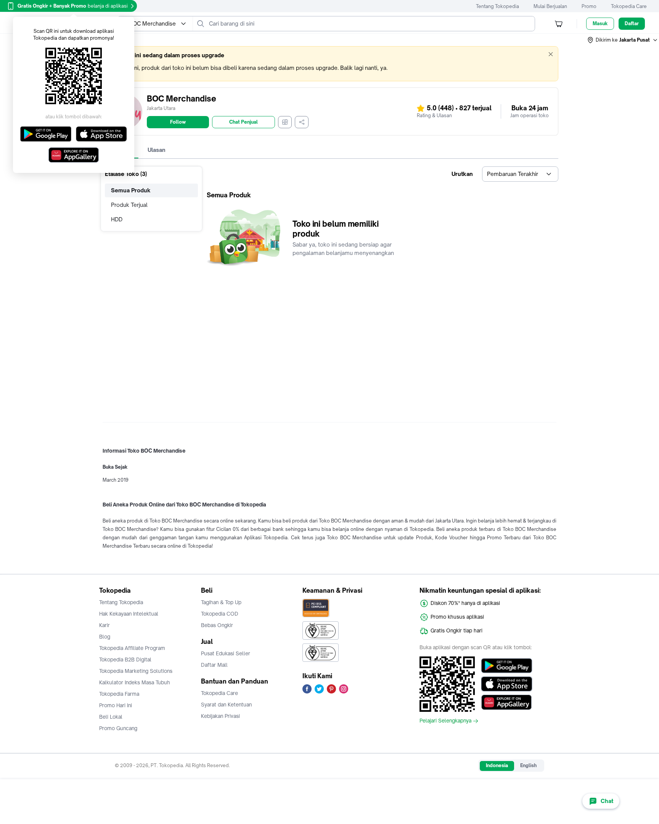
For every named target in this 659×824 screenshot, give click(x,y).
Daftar (632, 23)
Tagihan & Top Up (221, 602)
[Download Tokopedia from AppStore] (506, 684)
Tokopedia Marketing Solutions (135, 671)
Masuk (600, 23)
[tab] (156, 150)
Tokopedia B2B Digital (125, 659)
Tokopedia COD (219, 614)
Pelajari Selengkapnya (445, 721)
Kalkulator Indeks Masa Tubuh (134, 682)
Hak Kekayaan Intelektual (128, 614)
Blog (104, 637)
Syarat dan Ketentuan (226, 704)
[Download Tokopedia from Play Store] (506, 665)
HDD (116, 219)
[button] (623, 40)
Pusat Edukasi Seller (225, 653)
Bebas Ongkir (217, 625)
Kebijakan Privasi (220, 716)
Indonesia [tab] (497, 765)
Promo (589, 6)
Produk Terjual (129, 205)
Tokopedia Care (629, 6)
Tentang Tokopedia (497, 6)
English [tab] (528, 765)
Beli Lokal (110, 717)
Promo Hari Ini (115, 705)
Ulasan (157, 150)
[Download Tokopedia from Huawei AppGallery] (506, 702)
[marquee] (329, 63)
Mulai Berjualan (550, 6)
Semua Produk (131, 190)
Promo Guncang (118, 728)
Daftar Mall (214, 665)
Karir (104, 625)
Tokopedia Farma (119, 694)
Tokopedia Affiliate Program (132, 648)
